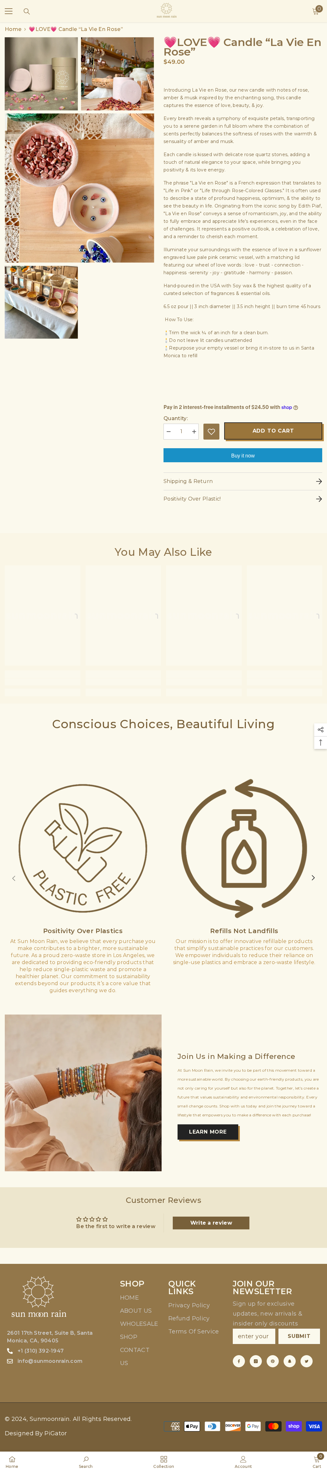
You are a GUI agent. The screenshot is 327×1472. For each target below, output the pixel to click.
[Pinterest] (273, 1361)
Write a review (211, 1223)
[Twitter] (306, 1361)
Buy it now (243, 455)
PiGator (55, 1433)
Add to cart (273, 431)
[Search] (27, 11)
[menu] (8, 11)
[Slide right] (313, 878)
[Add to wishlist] (211, 432)
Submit (299, 1336)
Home (13, 29)
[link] (42, 681)
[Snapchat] (290, 1361)
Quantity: (176, 418)
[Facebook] (239, 1361)
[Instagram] (256, 1361)
